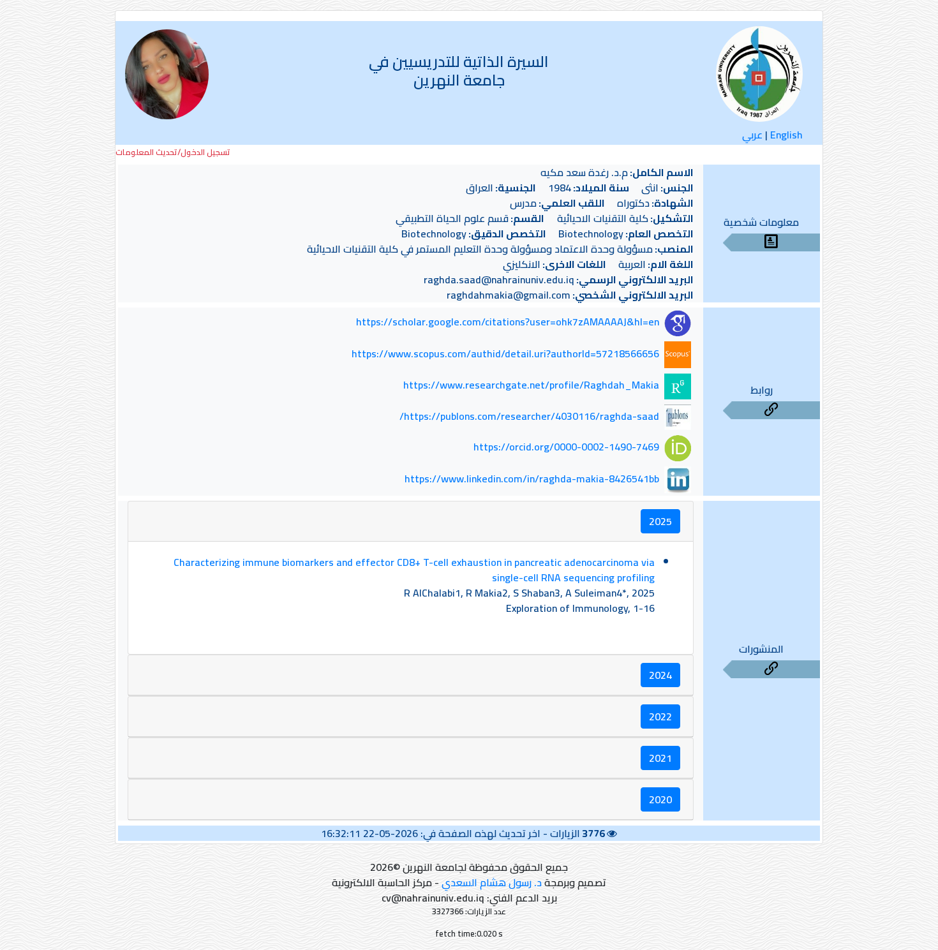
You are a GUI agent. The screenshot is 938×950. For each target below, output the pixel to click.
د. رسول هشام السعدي (492, 882)
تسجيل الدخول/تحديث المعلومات (172, 152)
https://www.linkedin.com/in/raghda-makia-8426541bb (532, 478)
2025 (660, 521)
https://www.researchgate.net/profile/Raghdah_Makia (531, 384)
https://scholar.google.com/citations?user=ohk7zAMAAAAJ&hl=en (507, 322)
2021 (660, 758)
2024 (660, 675)
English (786, 134)
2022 (660, 716)
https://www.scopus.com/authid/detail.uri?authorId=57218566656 (505, 353)
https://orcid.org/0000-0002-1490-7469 (566, 447)
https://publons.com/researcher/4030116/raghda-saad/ (529, 416)
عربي (752, 134)
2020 (660, 799)
